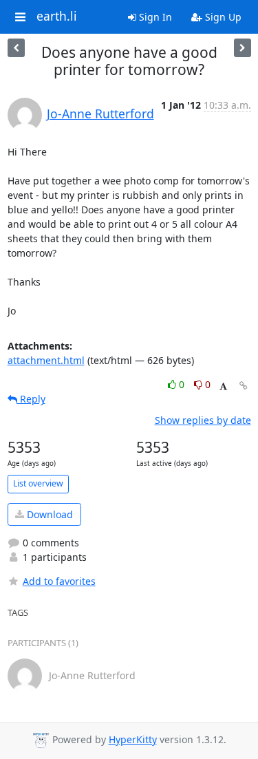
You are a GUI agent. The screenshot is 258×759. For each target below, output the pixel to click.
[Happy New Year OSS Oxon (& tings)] (16, 48)
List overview (38, 483)
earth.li (56, 16)
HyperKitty (133, 739)
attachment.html (46, 360)
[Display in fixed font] (223, 386)
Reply (31, 398)
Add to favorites (59, 581)
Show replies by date (203, 420)
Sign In (154, 16)
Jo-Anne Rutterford (100, 113)
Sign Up (221, 16)
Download (48, 514)
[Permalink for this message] (243, 385)
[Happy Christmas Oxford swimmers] (242, 48)
